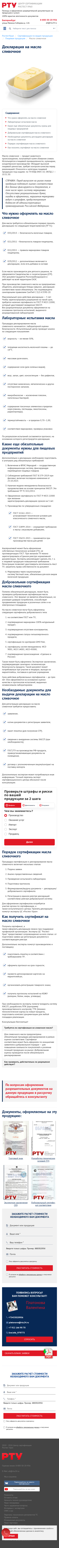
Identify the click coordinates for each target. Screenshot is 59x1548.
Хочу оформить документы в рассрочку (23, 1261)
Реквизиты (8, 1495)
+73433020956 (16, 1317)
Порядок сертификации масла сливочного (26, 143)
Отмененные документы (14, 1520)
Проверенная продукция (15, 1525)
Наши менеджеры (11, 1503)
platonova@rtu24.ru (19, 1322)
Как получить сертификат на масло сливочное (28, 147)
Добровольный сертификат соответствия (43, 1204)
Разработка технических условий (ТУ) (43, 1159)
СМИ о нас (8, 1511)
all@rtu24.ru (51, 23)
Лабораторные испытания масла (22, 122)
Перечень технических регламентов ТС (21, 1514)
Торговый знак (16, 1158)
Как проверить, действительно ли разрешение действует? (27, 1063)
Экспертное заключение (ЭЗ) (16, 1204)
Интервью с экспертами (14, 1508)
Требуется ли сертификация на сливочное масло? (28, 1028)
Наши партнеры (11, 1522)
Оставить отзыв (10, 1497)
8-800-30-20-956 (48, 20)
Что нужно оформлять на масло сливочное (27, 118)
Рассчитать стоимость (29, 1268)
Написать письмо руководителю (18, 1500)
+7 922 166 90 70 (17, 1328)
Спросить (29, 1339)
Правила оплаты (11, 1517)
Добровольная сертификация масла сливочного (29, 132)
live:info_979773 (17, 1332)
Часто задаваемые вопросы (15, 1505)
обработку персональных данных (30, 1274)
